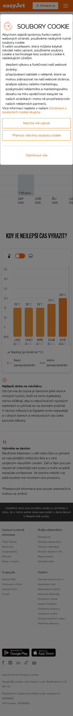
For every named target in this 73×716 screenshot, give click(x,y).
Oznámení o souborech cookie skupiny (34, 110)
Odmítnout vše (36, 155)
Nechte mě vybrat (36, 123)
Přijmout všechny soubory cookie (36, 135)
